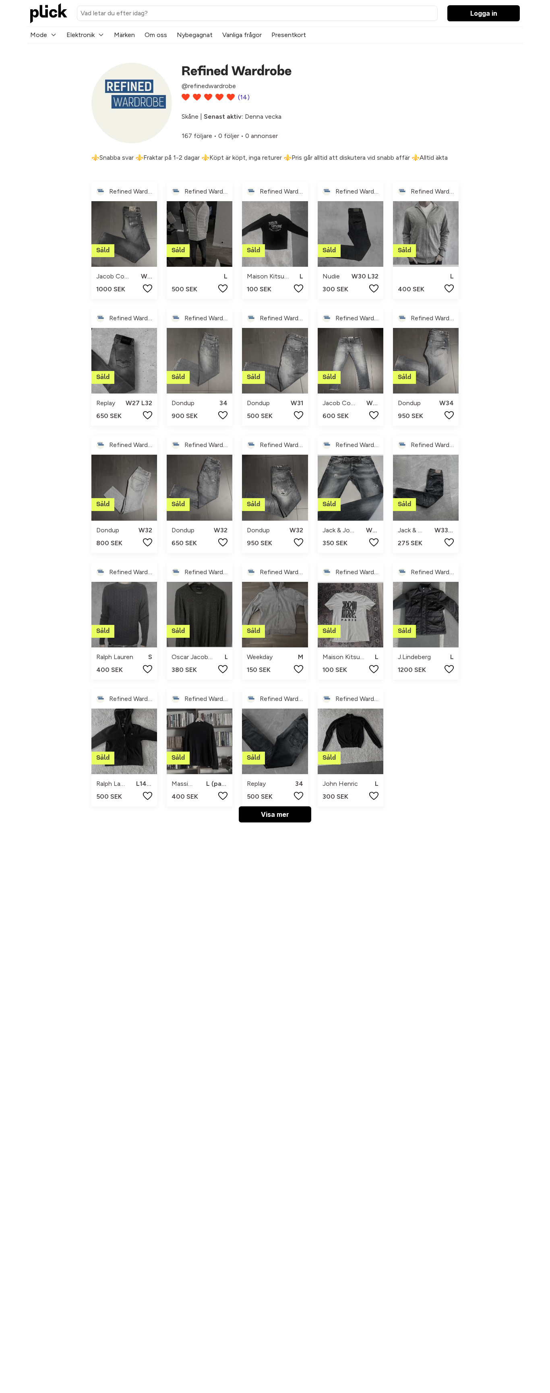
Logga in (483, 13)
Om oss (156, 35)
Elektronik (80, 35)
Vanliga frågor (242, 35)
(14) (244, 97)
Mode (38, 35)
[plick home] (48, 13)
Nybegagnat (195, 35)
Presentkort (288, 35)
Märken (124, 35)
